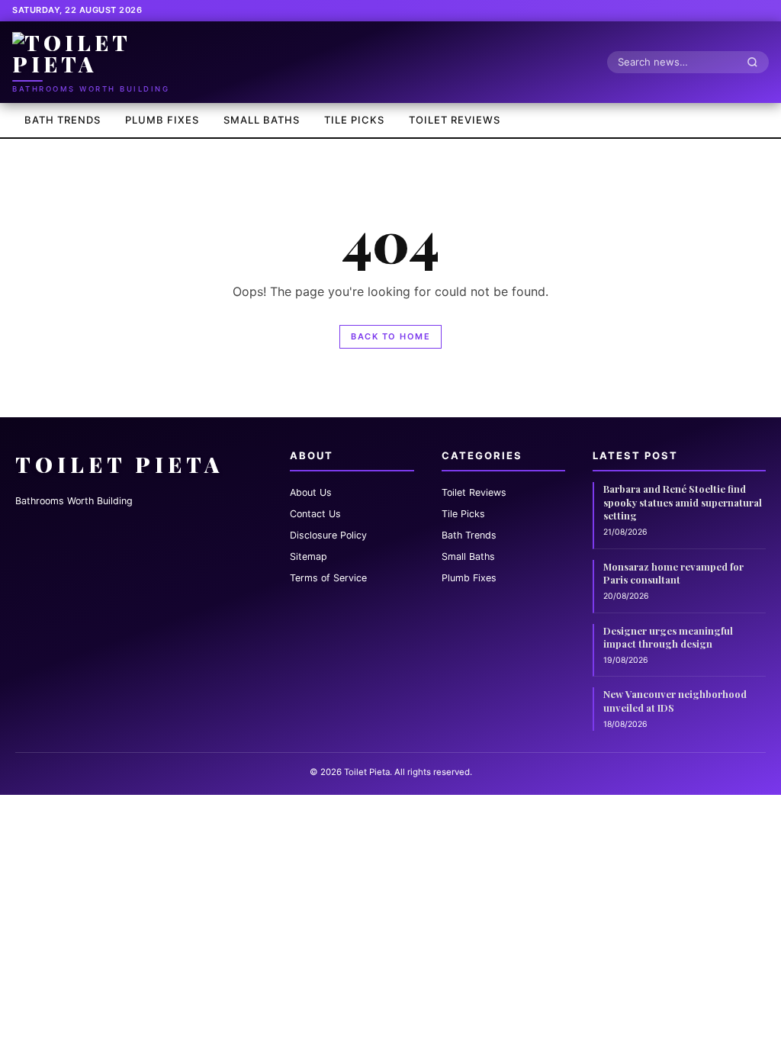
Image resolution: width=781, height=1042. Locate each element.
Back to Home (390, 336)
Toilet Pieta (119, 464)
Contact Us (315, 513)
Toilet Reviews (454, 120)
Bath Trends (62, 120)
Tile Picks (354, 120)
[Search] (756, 61)
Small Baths (261, 120)
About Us (311, 492)
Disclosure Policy (328, 535)
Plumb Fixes (162, 120)
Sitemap (308, 556)
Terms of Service (328, 578)
